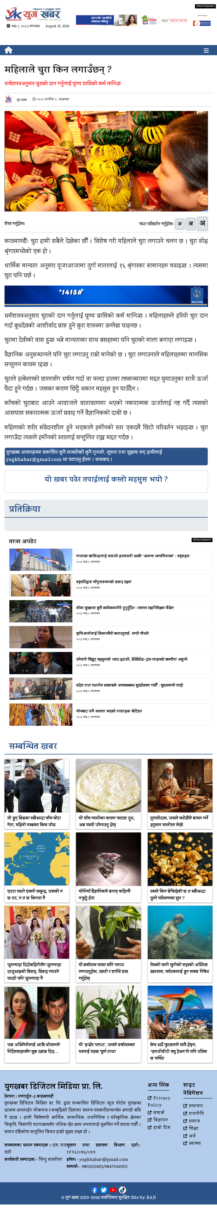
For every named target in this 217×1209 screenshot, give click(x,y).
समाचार (196, 1106)
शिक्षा (194, 1129)
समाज (194, 1121)
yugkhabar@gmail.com (103, 1160)
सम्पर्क (159, 1113)
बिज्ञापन (160, 1120)
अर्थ (192, 1136)
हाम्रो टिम (162, 1128)
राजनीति (196, 1114)
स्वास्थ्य (195, 1144)
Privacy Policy (159, 1102)
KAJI (151, 1198)
